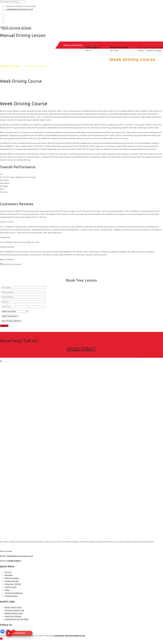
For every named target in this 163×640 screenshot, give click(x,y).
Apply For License (13, 616)
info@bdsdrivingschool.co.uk (19, 9)
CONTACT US (80, 60)
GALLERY (63, 60)
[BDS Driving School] (81, 27)
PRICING (25, 60)
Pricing (8, 572)
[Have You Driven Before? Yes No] (11, 321)
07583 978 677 (93, 47)
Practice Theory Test (14, 610)
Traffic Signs (10, 587)
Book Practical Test (14, 613)
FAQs (7, 590)
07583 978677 (81, 349)
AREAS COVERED (44, 60)
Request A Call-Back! (73, 45)
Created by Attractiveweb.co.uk (69, 636)
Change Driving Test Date (17, 619)
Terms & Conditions (14, 593)
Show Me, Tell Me (13, 584)
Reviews (9, 575)
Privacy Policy (11, 596)
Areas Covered (11, 581)
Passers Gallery (12, 578)
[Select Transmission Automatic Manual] (9, 316)
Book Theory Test (13, 607)
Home (12, 60)
